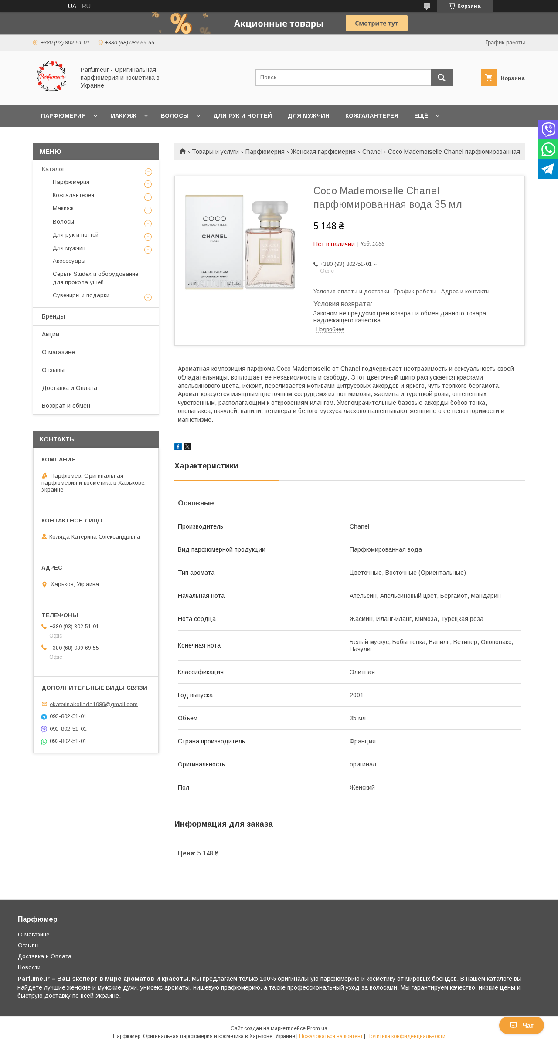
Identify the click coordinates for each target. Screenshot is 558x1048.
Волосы (175, 115)
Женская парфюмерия (323, 151)
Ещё (421, 115)
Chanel (372, 151)
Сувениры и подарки (81, 295)
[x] (187, 447)
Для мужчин (309, 115)
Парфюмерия (63, 115)
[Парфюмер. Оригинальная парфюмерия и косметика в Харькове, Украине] (51, 93)
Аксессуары (69, 261)
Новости (29, 967)
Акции (50, 334)
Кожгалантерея (371, 115)
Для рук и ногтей (242, 115)
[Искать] (442, 77)
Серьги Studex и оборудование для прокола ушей (95, 278)
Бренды (53, 316)
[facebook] (178, 447)
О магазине (58, 352)
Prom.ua (317, 1028)
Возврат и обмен (66, 405)
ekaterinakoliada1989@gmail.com (94, 704)
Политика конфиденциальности (406, 1036)
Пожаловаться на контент (331, 1036)
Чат (528, 1025)
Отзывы (53, 369)
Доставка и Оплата (69, 387)
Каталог (53, 169)
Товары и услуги (215, 151)
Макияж (123, 115)
